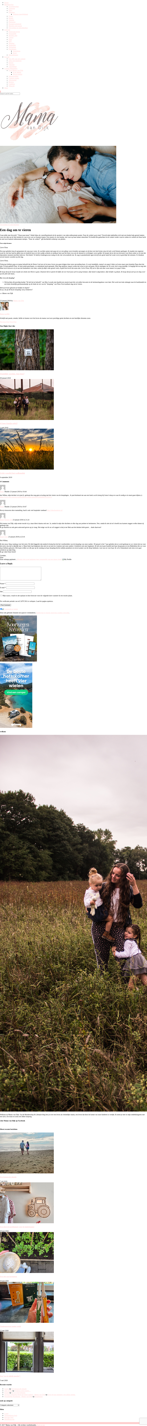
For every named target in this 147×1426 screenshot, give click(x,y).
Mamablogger (13, 55)
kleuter (11, 18)
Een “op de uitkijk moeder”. (10, 1376)
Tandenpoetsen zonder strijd (10, 1326)
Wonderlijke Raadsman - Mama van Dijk (18, 1396)
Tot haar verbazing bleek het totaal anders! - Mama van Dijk (24, 1395)
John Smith (8, 1391)
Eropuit (6, 57)
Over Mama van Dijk (16, 70)
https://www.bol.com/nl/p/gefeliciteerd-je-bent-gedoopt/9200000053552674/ (26, 497)
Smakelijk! (12, 45)
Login (6, 1413)
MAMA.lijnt (13, 35)
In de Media (17, 72)
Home (6, 3)
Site (1, 591)
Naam (2, 583)
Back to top (41, 1425)
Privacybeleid (17, 74)
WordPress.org (9, 1419)
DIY (10, 41)
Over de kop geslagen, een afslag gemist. (61, 1395)
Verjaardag (12, 47)
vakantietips (13, 66)
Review (11, 82)
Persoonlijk (12, 34)
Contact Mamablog (10, 68)
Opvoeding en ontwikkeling (18, 28)
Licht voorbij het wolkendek (12, 473)
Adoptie (11, 20)
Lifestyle (7, 30)
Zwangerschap (14, 6)
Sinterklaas (16, 51)
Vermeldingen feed (10, 1415)
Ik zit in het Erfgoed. (19, 1393)
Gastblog (12, 84)
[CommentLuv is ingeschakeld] (10, 609)
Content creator (14, 78)
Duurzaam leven (14, 32)
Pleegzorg (12, 22)
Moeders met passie (15, 26)
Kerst (15, 53)
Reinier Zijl (8, 520)
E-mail (3, 587)
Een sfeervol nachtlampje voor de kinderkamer (17, 1227)
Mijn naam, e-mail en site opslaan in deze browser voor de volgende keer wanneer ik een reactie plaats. (37, 596)
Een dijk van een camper (17, 59)
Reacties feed (8, 1417)
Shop (6, 88)
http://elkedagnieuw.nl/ (55, 510)
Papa (10, 39)
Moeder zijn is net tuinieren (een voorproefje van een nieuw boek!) (39, 559)
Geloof (11, 37)
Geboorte (12, 8)
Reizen (11, 63)
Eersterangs (39, 1396)
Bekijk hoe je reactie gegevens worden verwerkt (52, 613)
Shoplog (11, 43)
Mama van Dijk (18, 301)
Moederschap (8, 4)
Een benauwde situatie (8, 1177)
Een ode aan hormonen (8, 1276)
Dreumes (12, 12)
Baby (10, 10)
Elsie (6, 537)
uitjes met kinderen (15, 61)
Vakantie (12, 65)
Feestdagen (12, 49)
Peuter (11, 16)
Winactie (12, 86)
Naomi (6, 1393)
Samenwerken (13, 76)
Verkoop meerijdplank (20, 14)
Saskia (6, 1389)
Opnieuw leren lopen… (23, 1391)
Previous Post (4, 322)
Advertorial (12, 80)
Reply (2, 491)
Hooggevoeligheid (15, 24)
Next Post (13, 322)
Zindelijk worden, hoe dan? (12, 374)
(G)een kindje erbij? (9, 423)
